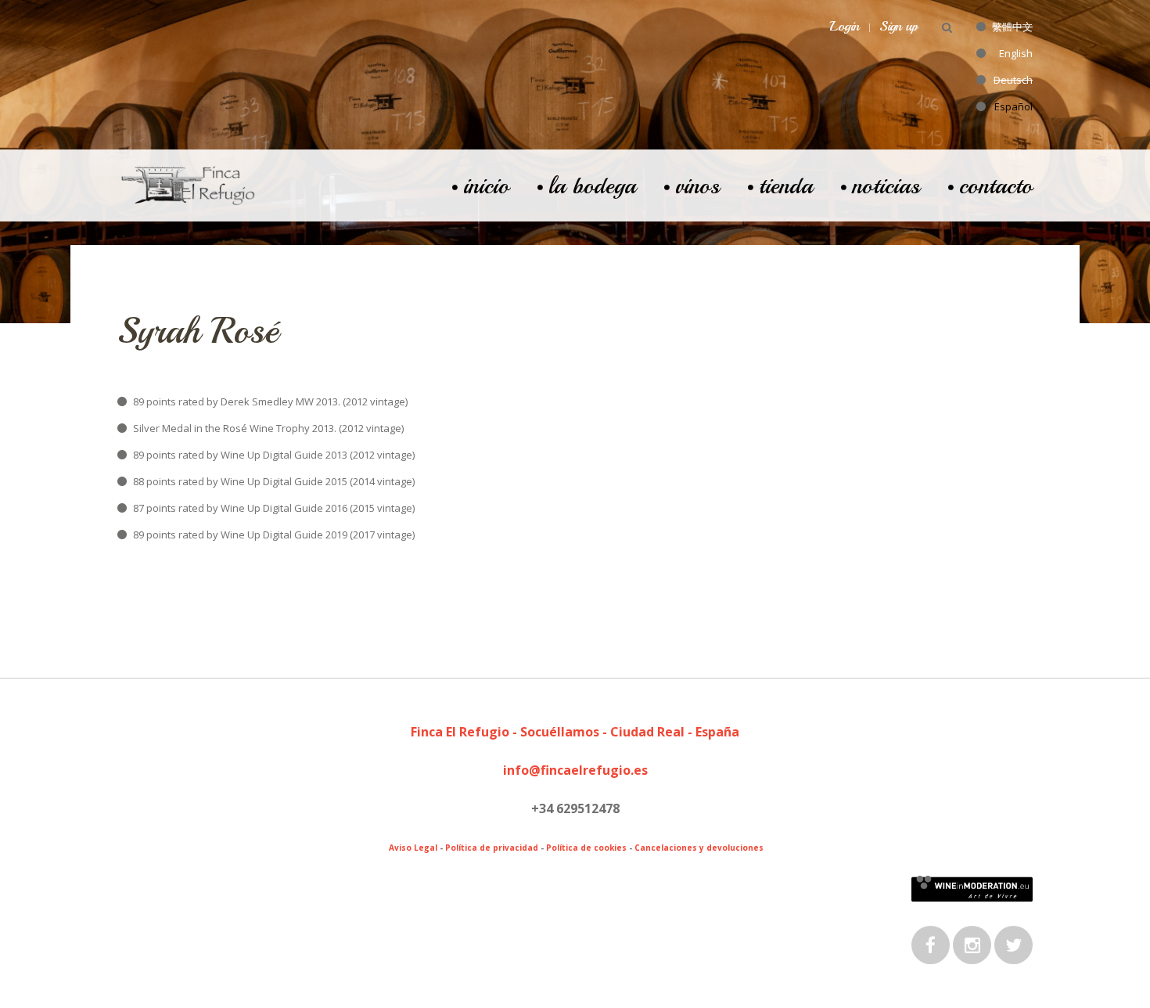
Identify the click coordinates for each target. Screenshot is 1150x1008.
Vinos (697, 185)
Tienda (786, 185)
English (1016, 53)
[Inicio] (187, 171)
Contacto (996, 185)
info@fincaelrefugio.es (575, 770)
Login (845, 25)
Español (1013, 106)
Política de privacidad (491, 847)
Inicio (486, 185)
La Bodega (592, 185)
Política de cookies (586, 847)
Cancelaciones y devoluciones (699, 847)
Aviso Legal (413, 847)
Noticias (886, 185)
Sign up (898, 25)
